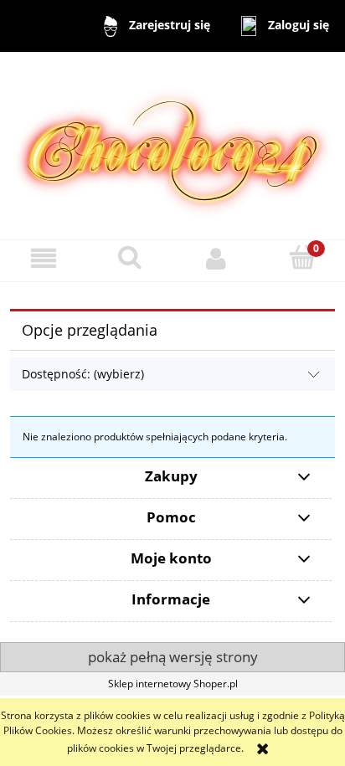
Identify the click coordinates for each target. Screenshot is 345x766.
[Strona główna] (172, 144)
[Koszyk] (302, 257)
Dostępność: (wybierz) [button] (83, 374)
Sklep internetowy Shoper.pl (173, 683)
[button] (43, 258)
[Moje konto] (215, 258)
